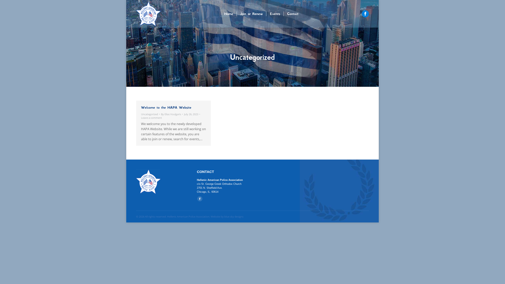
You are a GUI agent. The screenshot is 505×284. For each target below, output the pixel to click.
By (171, 114)
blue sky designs (233, 216)
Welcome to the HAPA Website (166, 107)
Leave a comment (151, 118)
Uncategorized (149, 114)
